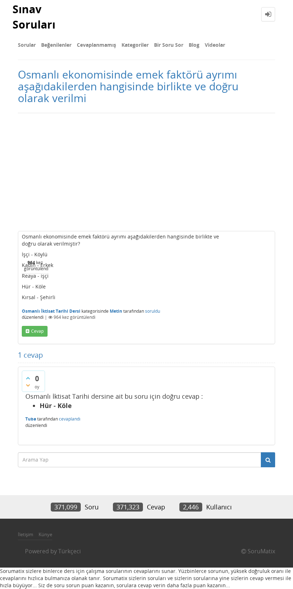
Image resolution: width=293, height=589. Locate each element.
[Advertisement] (146, 170)
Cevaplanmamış (96, 44)
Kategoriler (135, 44)
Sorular (27, 44)
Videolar (215, 44)
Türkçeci (69, 551)
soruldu (152, 311)
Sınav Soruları (34, 17)
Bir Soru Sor (168, 44)
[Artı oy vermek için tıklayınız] (28, 378)
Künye (45, 534)
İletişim (25, 534)
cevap (37, 331)
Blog (194, 44)
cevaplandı (69, 419)
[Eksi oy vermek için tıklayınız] (28, 385)
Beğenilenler (56, 44)
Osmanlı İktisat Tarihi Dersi (51, 311)
